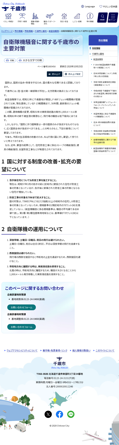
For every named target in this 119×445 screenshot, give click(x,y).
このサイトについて (105, 350)
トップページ (7, 31)
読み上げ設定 (74, 74)
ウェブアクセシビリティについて (22, 350)
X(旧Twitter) (48, 414)
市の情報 (19, 31)
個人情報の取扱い (81, 350)
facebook (59, 414)
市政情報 (29, 31)
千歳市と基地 (41, 31)
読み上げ (56, 74)
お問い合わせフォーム (21, 307)
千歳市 (13, 6)
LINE (70, 414)
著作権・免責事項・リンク (55, 350)
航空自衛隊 (54, 31)
